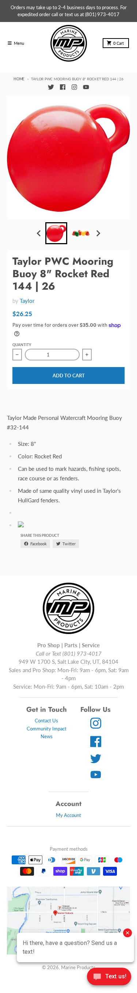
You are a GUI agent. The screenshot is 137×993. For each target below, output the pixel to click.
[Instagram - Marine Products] (74, 87)
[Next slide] (98, 234)
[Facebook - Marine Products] (62, 87)
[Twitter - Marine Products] (51, 87)
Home (19, 79)
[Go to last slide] (39, 234)
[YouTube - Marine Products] (85, 87)
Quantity (21, 344)
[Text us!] (109, 977)
